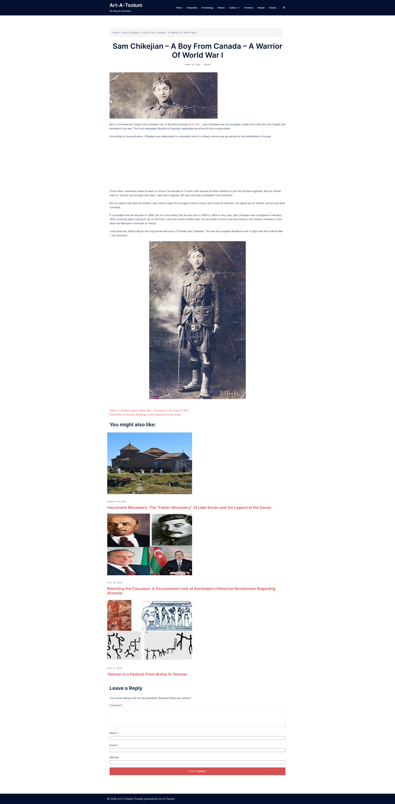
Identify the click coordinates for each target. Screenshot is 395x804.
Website (114, 757)
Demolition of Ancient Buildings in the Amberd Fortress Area (145, 414)
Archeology (207, 7)
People (261, 7)
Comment (116, 705)
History (221, 7)
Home (115, 32)
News (179, 7)
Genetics (248, 7)
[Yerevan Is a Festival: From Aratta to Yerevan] (149, 629)
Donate (272, 7)
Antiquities (192, 7)
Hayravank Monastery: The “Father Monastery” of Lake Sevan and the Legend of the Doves (189, 507)
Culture (232, 7)
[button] (284, 7)
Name (114, 733)
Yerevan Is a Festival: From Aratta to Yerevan (147, 674)
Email (114, 745)
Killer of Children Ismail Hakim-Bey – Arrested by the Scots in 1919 (149, 410)
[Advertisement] (197, 163)
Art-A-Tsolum (126, 5)
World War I (194, 124)
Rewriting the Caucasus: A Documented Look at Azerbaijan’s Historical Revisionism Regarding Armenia (191, 590)
